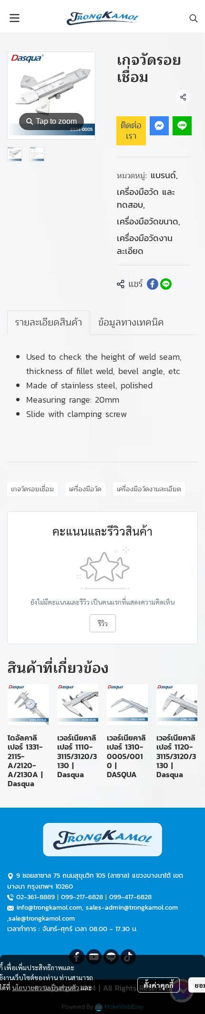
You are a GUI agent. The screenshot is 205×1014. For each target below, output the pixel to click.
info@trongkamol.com (49, 907)
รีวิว (103, 623)
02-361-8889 (35, 897)
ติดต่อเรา (131, 130)
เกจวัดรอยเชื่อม (32, 489)
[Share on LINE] (166, 284)
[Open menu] (14, 18)
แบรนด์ (164, 175)
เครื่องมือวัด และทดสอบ (146, 198)
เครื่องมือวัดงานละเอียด (145, 244)
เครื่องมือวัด (85, 489)
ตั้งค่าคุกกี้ (159, 985)
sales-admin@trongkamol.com (132, 907)
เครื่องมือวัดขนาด (148, 221)
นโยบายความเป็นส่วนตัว (45, 987)
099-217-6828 (82, 897)
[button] (193, 18)
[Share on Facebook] (152, 284)
